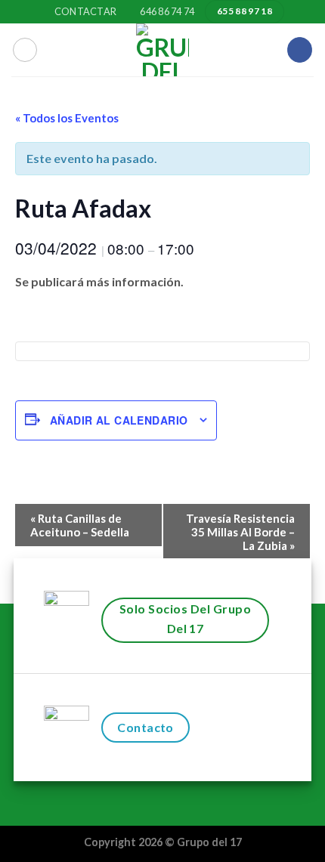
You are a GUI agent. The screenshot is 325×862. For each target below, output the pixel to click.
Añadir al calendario (118, 420)
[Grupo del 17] (162, 49)
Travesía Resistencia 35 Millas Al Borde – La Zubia (240, 531)
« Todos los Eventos (67, 118)
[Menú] (25, 50)
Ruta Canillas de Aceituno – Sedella (79, 525)
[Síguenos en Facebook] (299, 50)
